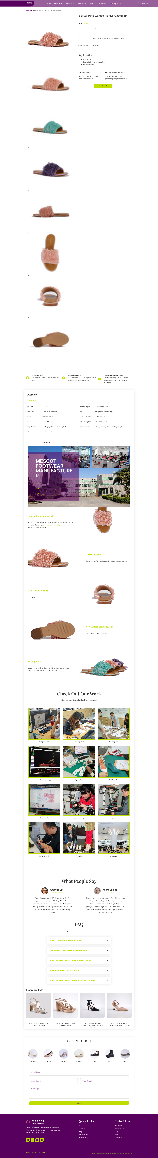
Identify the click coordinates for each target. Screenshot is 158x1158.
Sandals (32, 10)
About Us (69, 4)
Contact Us (103, 4)
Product (57, 4)
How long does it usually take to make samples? (71, 690)
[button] (79, 670)
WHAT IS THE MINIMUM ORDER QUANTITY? (66, 670)
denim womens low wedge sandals (54, 254)
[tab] (32, 172)
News (91, 4)
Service (80, 4)
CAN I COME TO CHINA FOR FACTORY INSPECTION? (69, 680)
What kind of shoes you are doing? (65, 700)
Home (49, 4)
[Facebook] (42, 869)
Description (32, 172)
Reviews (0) (46, 172)
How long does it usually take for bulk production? (72, 710)
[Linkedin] (28, 869)
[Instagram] (32, 869)
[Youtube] (37, 869)
